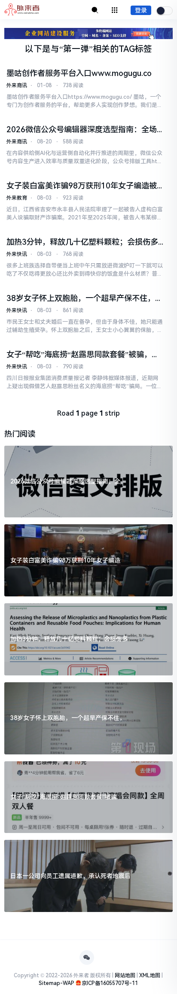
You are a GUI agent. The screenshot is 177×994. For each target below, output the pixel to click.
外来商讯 (16, 85)
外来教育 (16, 198)
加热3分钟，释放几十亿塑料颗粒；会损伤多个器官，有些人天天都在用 (82, 242)
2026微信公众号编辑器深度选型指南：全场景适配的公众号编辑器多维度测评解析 (81, 129)
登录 (141, 10)
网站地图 (125, 976)
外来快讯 (16, 254)
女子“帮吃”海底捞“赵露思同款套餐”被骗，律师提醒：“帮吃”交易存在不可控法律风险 (82, 354)
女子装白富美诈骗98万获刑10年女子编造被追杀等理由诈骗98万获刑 (81, 186)
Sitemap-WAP (56, 983)
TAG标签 (135, 49)
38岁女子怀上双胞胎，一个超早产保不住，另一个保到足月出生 (84, 298)
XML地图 (149, 976)
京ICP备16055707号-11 (110, 983)
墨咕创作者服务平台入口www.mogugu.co (79, 73)
